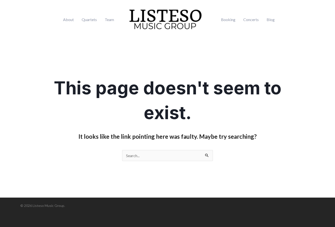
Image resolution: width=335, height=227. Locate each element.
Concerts (251, 20)
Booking (228, 20)
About (68, 20)
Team (109, 20)
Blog (271, 20)
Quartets (89, 20)
